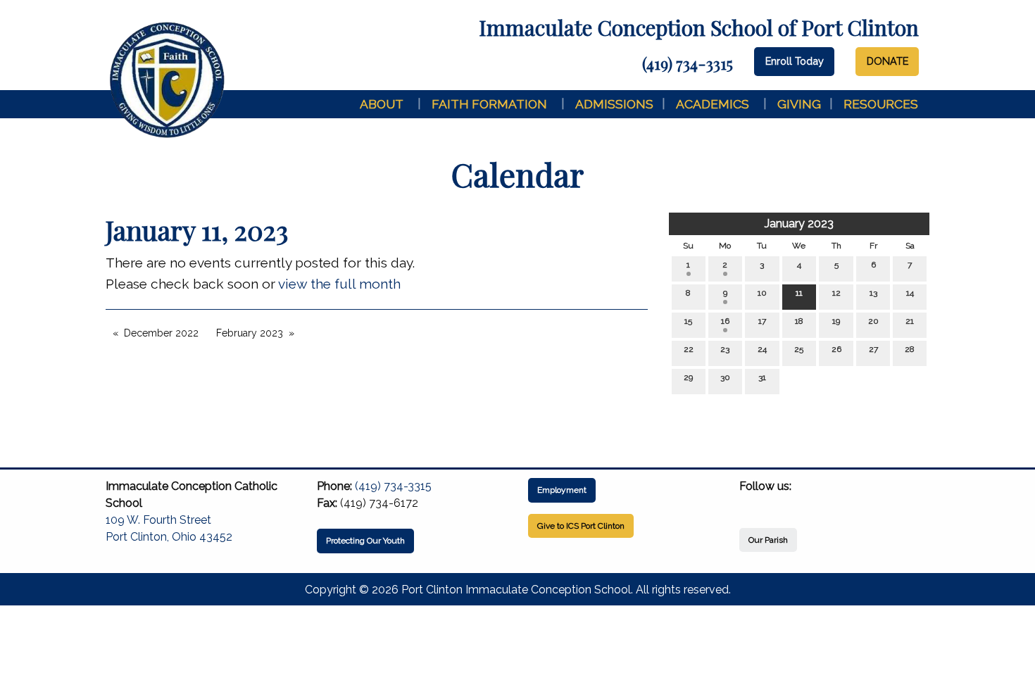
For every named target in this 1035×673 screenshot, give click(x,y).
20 (873, 321)
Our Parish (768, 540)
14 (910, 293)
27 (873, 349)
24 (762, 349)
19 (836, 321)
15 (688, 321)
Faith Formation (489, 103)
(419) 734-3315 (687, 63)
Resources (880, 103)
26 (836, 349)
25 (798, 349)
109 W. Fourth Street (158, 520)
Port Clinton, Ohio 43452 (169, 536)
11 (799, 293)
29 (688, 377)
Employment (561, 490)
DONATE (887, 61)
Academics (712, 103)
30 (725, 377)
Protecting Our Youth (365, 541)
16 (725, 321)
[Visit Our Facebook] (750, 502)
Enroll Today (794, 61)
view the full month (339, 283)
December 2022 (161, 333)
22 (689, 349)
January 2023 (799, 223)
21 (909, 321)
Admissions (614, 103)
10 (762, 293)
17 (762, 321)
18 (799, 321)
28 (910, 349)
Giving (799, 103)
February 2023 (249, 333)
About (381, 103)
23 (724, 349)
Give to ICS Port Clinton (581, 526)
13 (873, 293)
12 (836, 293)
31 (762, 377)
